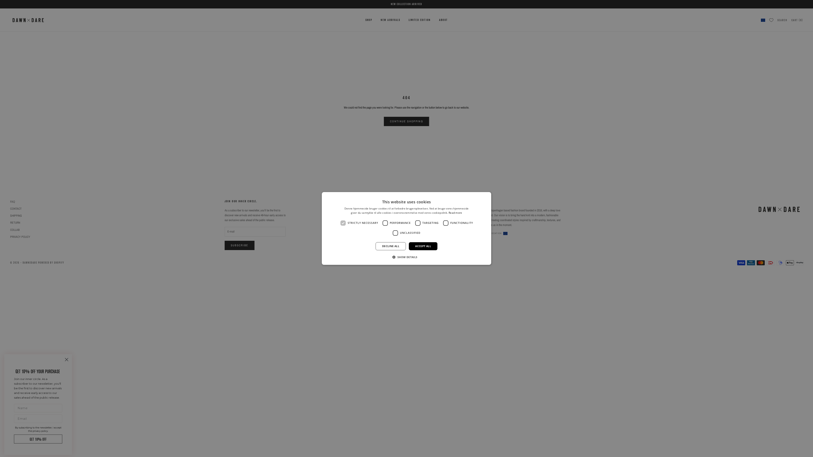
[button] (406, 257)
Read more (455, 213)
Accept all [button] (423, 246)
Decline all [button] (390, 246)
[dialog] (406, 228)
